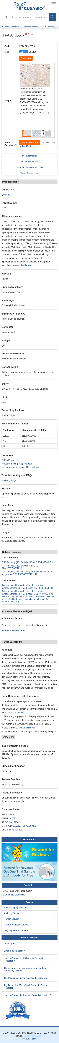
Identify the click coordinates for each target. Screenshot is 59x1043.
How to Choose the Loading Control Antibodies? (27, 995)
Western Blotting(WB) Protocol (17, 463)
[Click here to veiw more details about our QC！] (18, 1010)
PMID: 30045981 (16, 712)
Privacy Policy (29, 1038)
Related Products (29, 161)
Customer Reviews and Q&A (29, 167)
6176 (12, 814)
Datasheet (32, 34)
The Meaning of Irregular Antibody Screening (26, 978)
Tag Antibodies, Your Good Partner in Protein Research (26, 986)
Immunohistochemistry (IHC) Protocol (20, 467)
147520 (12, 818)
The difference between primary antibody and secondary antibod (26, 969)
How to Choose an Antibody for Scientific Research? (24, 959)
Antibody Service (12, 913)
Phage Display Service (15, 907)
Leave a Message (29, 142)
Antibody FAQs (9, 480)
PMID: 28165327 (26, 727)
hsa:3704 (13, 822)
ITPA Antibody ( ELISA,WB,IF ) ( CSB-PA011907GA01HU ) (20, 567)
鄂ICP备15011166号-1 (34, 1035)
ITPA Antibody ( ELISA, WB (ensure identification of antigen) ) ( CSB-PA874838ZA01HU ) (27, 572)
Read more (25, 265)
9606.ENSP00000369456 (23, 826)
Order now (26, 58)
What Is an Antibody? (14, 951)
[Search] (52, 17)
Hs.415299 (16, 829)
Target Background (29, 173)
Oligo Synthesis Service (16, 930)
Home (6, 27)
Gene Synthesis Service (16, 924)
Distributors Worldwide (13, 894)
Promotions (29, 839)
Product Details (29, 156)
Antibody (15, 27)
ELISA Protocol (9, 460)
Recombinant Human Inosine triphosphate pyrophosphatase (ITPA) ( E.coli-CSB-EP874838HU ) (28, 586)
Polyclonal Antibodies (31, 27)
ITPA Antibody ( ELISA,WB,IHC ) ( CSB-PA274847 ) (27, 562)
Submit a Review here (13, 630)
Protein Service (11, 919)
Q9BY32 (6, 194)
